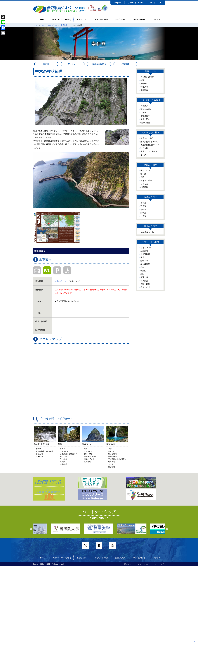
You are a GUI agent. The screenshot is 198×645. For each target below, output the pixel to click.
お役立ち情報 (120, 19)
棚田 (142, 274)
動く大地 (144, 148)
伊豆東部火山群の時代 (149, 145)
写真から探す (146, 109)
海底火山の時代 (99, 64)
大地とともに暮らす (148, 151)
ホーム (42, 19)
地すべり (144, 261)
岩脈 (142, 267)
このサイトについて (136, 3)
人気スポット (146, 106)
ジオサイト (72, 64)
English (117, 3)
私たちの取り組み (101, 19)
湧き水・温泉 (146, 180)
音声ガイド (145, 287)
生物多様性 (145, 116)
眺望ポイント (146, 170)
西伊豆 (143, 206)
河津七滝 (144, 277)
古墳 (142, 257)
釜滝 (142, 80)
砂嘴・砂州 (145, 284)
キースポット (146, 155)
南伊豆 (46, 64)
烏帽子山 (144, 83)
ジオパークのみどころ (49, 25)
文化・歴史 (145, 119)
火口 (142, 177)
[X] (3, 16)
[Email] (3, 33)
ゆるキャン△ (146, 247)
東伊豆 (143, 203)
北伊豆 (143, 213)
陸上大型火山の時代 (148, 142)
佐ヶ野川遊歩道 (147, 77)
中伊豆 (143, 216)
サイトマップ (155, 3)
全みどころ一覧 (147, 232)
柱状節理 (64, 25)
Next (167, 529)
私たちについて (83, 19)
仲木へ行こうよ (61, 281)
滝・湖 (143, 174)
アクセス (156, 19)
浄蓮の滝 (144, 87)
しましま (144, 184)
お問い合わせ (127, 564)
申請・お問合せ (139, 19)
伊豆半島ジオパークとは (62, 19)
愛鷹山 (143, 271)
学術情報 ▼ (40, 251)
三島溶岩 (144, 251)
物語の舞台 (145, 122)
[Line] (3, 22)
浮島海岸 (144, 90)
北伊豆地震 (145, 254)
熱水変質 (144, 281)
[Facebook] (3, 27)
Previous (31, 529)
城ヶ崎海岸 (145, 264)
